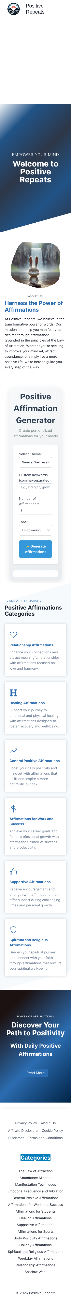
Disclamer (16, 1138)
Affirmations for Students (36, 1211)
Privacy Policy (26, 1123)
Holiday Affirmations (35, 1245)
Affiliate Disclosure (23, 1131)
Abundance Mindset (36, 1178)
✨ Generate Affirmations (35, 549)
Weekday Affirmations (35, 1258)
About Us (48, 1123)
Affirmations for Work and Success (35, 1205)
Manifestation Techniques (35, 1184)
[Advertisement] (35, 55)
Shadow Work (36, 1272)
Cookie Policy (52, 1131)
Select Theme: (30, 454)
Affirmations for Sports (36, 1231)
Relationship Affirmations (31, 645)
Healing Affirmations (27, 703)
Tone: (23, 522)
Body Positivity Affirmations (35, 1238)
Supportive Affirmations (30, 882)
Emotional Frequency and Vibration (35, 1191)
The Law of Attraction (35, 1171)
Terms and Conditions (45, 1138)
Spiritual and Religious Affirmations (35, 1252)
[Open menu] (62, 9)
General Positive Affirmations (34, 761)
